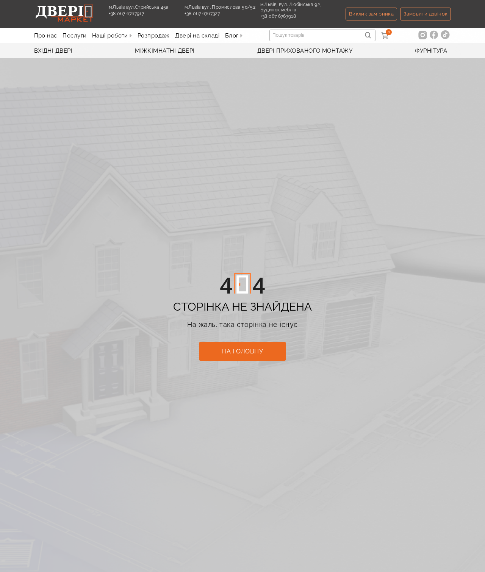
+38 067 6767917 (126, 16)
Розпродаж (154, 35)
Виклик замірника (371, 14)
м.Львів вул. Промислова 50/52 (220, 7)
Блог (232, 35)
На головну (242, 351)
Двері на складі (197, 35)
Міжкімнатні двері (165, 50)
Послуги (74, 35)
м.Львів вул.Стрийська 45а (139, 7)
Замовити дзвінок (425, 14)
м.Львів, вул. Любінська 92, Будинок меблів (290, 7)
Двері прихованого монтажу (304, 50)
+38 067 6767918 (278, 19)
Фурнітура (431, 50)
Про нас (45, 35)
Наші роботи (111, 35)
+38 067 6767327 (202, 16)
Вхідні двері (53, 50)
